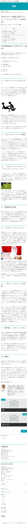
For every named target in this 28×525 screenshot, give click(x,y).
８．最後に (4, 41)
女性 (2, 501)
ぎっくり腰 (3, 511)
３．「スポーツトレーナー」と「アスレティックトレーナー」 (14, 35)
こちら (13, 394)
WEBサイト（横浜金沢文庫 (6, 471)
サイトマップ (3, 438)
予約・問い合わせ (4, 435)
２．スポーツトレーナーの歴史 (8, 33)
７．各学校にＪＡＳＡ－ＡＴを (8, 40)
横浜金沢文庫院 (7, 464)
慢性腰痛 (3, 515)
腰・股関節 (4, 504)
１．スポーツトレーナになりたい (8, 32)
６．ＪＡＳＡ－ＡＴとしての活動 (8, 39)
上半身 (3, 496)
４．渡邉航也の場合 (6, 36)
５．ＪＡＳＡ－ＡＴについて (7, 37)
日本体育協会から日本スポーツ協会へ (9, 31)
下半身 (3, 499)
